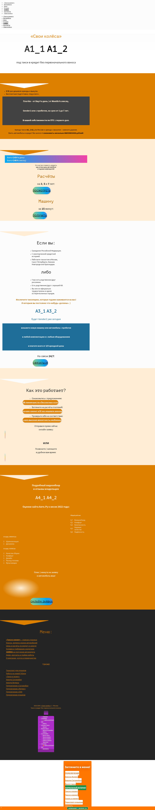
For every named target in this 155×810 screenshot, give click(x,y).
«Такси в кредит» (9, 3)
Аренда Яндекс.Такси (45, 727)
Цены (5, 6)
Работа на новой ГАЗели (16, 673)
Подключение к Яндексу (16, 688)
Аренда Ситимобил (14, 679)
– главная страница (21, 639)
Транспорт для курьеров (16, 670)
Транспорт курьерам (44, 743)
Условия (6, 8)
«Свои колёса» (8, 13)
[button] (46, 713)
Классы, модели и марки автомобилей (21, 642)
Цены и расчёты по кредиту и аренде (21, 646)
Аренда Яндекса (12, 682)
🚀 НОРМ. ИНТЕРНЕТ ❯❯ (47, 721)
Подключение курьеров (15, 695)
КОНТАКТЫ (7, 12)
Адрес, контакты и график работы (20, 655)
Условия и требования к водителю (20, 649)
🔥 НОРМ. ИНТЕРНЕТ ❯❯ (47, 746)
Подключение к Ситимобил (17, 685)
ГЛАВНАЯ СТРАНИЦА (44, 717)
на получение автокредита (20, 652)
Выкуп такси (46, 735)
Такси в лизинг (47, 737)
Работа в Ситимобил (44, 733)
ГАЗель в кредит (47, 740)
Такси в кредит (47, 739)
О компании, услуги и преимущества (21, 658)
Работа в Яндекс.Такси (45, 724)
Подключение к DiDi (14, 691)
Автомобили (8, 4)
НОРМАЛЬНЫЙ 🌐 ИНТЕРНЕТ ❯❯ (77, 808)
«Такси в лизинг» (13, 676)
